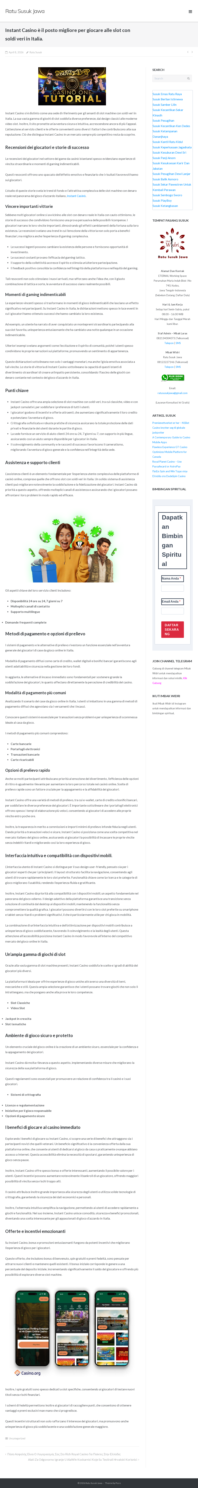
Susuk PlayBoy (162, 200)
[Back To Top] (188, 1478)
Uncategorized (17, 1438)
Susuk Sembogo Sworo (167, 195)
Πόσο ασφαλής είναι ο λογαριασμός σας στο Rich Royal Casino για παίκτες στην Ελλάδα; (64, 1454)
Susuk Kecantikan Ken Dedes (171, 126)
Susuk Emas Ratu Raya (167, 94)
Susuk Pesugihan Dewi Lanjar (171, 173)
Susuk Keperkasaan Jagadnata (172, 147)
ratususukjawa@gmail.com (173, 393)
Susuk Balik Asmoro (165, 179)
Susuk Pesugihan (163, 120)
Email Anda (170, 601)
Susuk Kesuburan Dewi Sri (169, 152)
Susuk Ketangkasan (165, 205)
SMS (178, 343)
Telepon (169, 343)
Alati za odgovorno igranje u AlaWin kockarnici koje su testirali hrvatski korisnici (82, 1459)
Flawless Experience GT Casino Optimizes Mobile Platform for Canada (169, 452)
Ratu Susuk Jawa (94, 1483)
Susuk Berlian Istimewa (168, 99)
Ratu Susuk (36, 52)
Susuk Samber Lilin (165, 104)
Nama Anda (171, 578)
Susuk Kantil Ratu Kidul (168, 142)
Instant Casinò (76, 196)
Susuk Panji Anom (164, 158)
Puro (118, 1483)
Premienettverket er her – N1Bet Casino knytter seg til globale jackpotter (170, 427)
